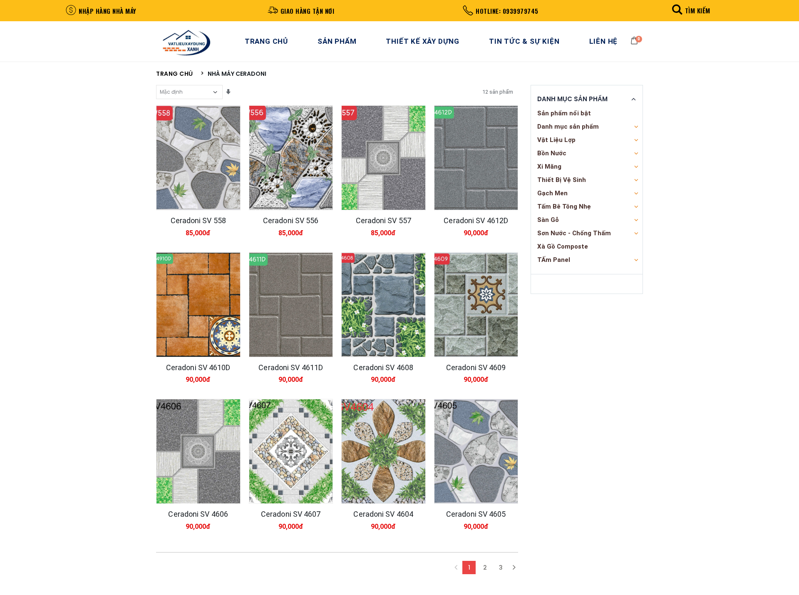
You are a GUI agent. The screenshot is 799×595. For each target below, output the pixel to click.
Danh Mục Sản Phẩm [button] (572, 99)
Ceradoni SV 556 (291, 220)
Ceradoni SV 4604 (383, 514)
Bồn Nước (551, 153)
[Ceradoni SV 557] (383, 158)
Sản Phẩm (337, 41)
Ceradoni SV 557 (384, 220)
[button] (689, 10)
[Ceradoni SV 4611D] (291, 305)
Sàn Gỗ (548, 220)
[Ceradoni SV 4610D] (198, 305)
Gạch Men (552, 193)
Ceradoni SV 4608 (383, 367)
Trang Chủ (266, 41)
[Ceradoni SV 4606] (198, 451)
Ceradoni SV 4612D (476, 220)
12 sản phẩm (497, 92)
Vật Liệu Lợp (556, 140)
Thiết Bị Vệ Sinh (561, 180)
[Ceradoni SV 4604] (383, 451)
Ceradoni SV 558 (198, 220)
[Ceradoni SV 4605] (476, 451)
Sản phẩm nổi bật (564, 113)
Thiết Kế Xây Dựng (422, 41)
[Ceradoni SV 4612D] (476, 158)
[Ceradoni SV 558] (198, 158)
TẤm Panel (553, 260)
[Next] (514, 567)
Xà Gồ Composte (562, 246)
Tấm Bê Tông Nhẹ (564, 206)
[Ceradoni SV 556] (291, 158)
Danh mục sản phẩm (568, 126)
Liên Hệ (603, 41)
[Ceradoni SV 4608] (383, 305)
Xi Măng (549, 166)
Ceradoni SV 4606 (198, 514)
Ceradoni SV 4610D (198, 367)
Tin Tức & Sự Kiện (524, 41)
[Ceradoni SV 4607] (291, 451)
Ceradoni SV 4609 (476, 367)
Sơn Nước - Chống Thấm (574, 233)
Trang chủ (174, 74)
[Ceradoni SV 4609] (476, 305)
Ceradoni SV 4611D (290, 367)
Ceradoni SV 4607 (291, 514)
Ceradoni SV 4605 (476, 514)
